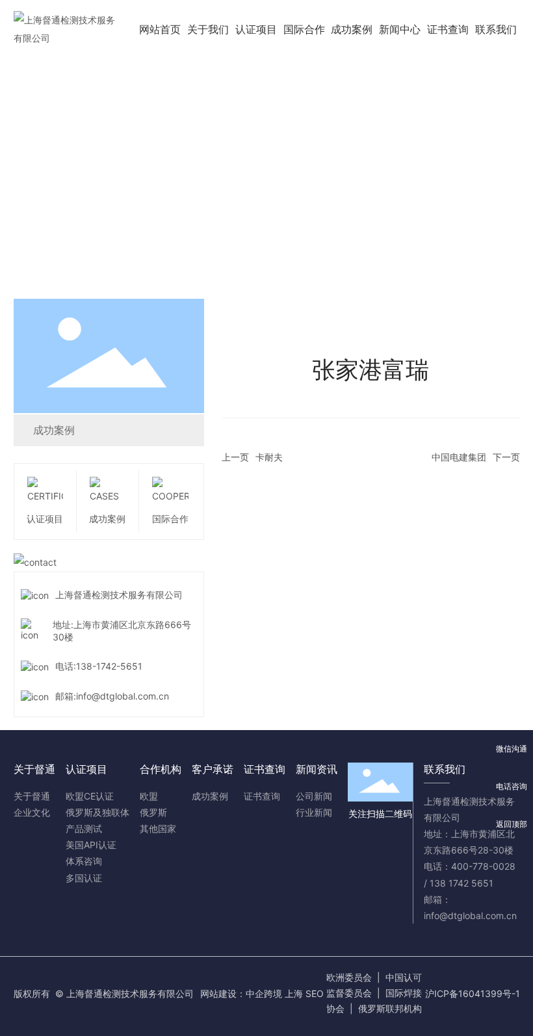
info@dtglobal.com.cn (122, 695)
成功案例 (54, 429)
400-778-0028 (483, 866)
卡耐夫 (269, 456)
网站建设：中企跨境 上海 (251, 993)
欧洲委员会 (349, 977)
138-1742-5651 (109, 666)
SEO (315, 993)
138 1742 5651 (461, 883)
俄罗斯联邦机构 (390, 1008)
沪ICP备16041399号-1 (472, 993)
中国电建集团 (459, 456)
